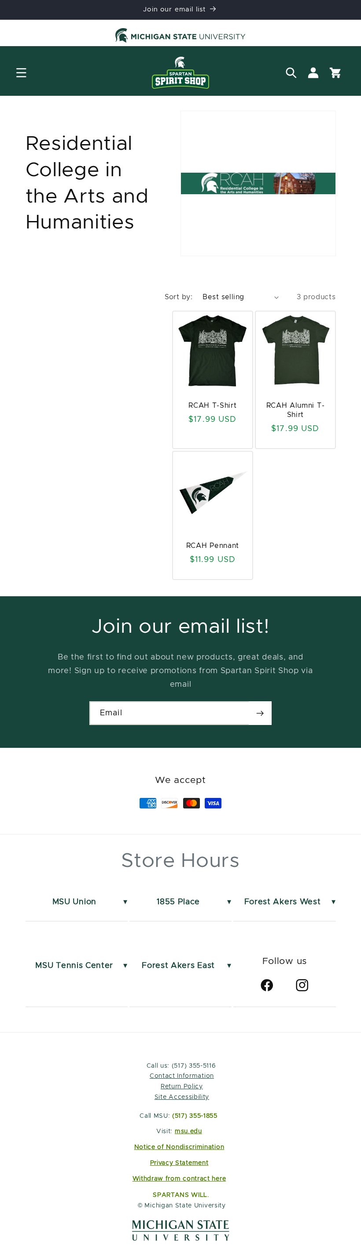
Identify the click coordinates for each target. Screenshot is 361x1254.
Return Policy (182, 1087)
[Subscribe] (260, 713)
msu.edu (188, 1131)
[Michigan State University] (180, 37)
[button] (21, 72)
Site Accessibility (182, 1097)
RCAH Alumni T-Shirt (295, 410)
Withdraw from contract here (179, 1179)
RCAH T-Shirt (212, 405)
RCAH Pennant (212, 545)
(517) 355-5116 (192, 1066)
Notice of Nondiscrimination (179, 1147)
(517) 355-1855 (194, 1116)
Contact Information (182, 1076)
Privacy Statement (179, 1163)
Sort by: (179, 297)
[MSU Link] (180, 1238)
